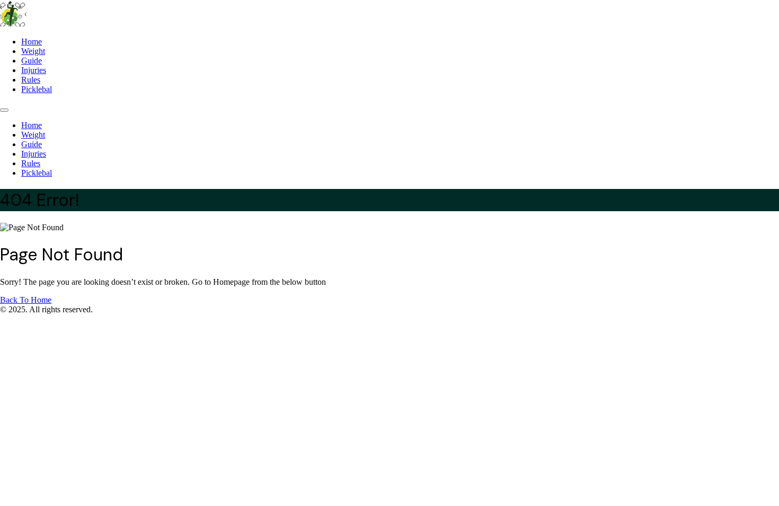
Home (31, 41)
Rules (30, 79)
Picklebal (36, 89)
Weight (33, 51)
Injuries (33, 70)
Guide (31, 60)
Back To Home (25, 299)
